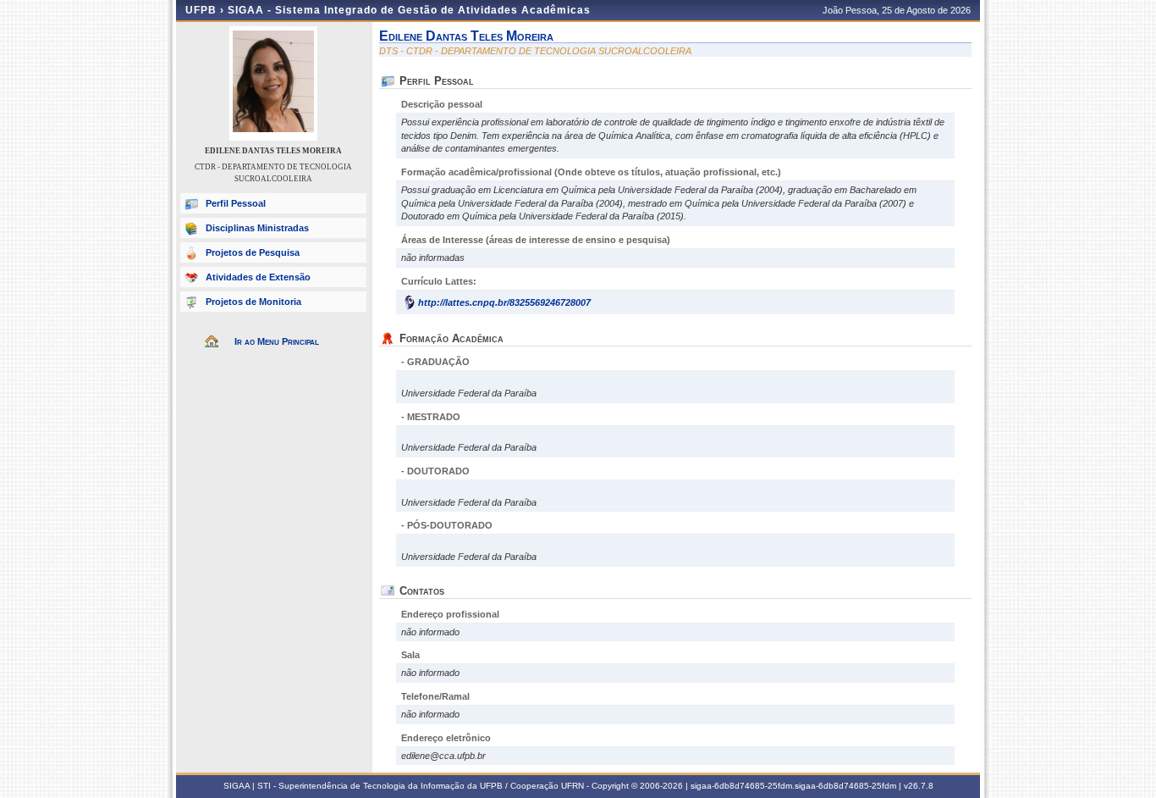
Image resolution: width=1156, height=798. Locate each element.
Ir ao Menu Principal (276, 341)
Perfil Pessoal (236, 203)
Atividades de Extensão (258, 277)
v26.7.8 (918, 785)
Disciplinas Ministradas (257, 228)
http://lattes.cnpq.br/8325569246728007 (504, 302)
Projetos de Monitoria (253, 301)
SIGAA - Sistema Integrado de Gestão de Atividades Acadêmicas (409, 10)
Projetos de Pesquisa (253, 252)
